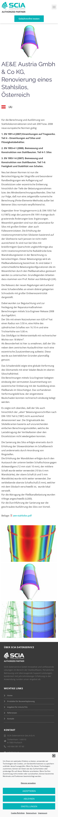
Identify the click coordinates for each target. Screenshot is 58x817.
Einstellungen (29, 806)
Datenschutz (31, 813)
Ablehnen (29, 798)
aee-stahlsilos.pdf (22, 515)
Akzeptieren (29, 791)
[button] (53, 755)
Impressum (42, 813)
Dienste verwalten (28, 783)
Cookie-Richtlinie (18, 813)
